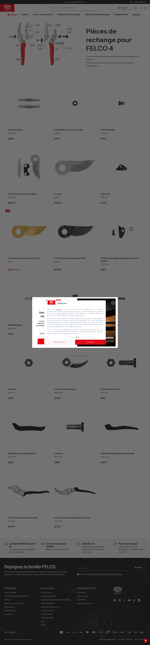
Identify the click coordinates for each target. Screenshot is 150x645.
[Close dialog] (113, 303)
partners (59, 309)
